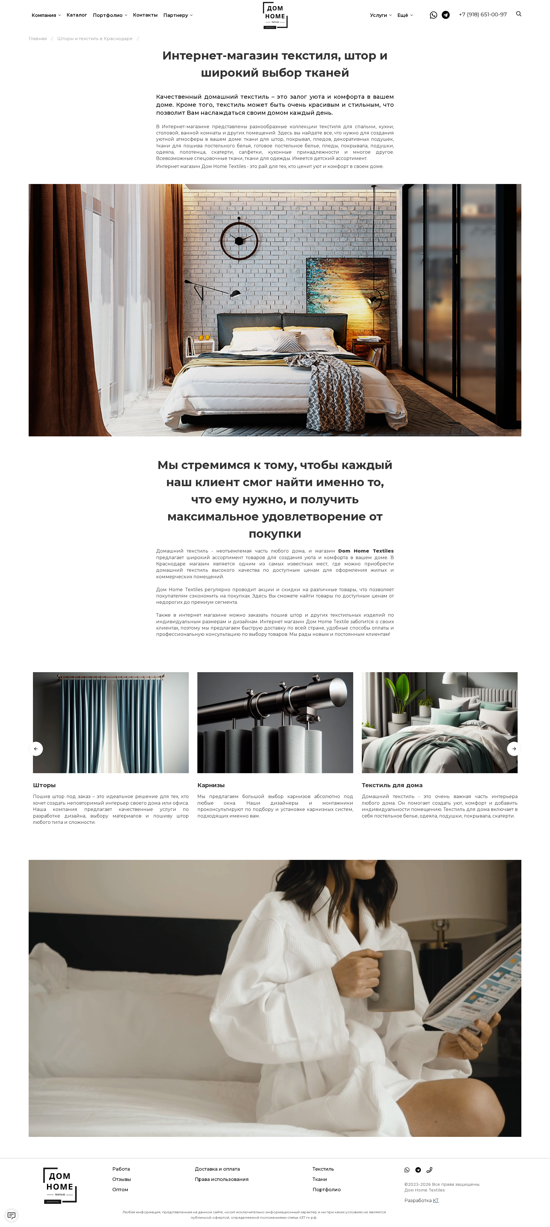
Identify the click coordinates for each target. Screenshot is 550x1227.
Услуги (379, 15)
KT (436, 1200)
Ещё (403, 15)
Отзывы (121, 1179)
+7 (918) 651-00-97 (483, 14)
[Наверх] (534, 1211)
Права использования (222, 1179)
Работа (121, 1169)
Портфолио (108, 15)
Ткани (320, 1179)
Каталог (76, 15)
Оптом (120, 1189)
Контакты (145, 15)
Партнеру (176, 15)
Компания (44, 15)
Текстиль (323, 1169)
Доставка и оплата (217, 1169)
